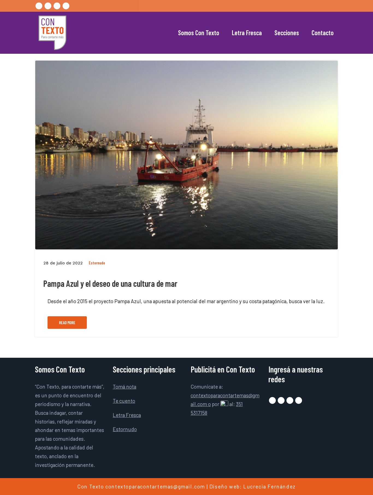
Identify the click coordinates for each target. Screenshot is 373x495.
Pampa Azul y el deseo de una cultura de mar (110, 283)
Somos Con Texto (198, 33)
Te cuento (124, 401)
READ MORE (67, 322)
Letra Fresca (247, 33)
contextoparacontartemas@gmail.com (155, 486)
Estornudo (97, 262)
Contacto (323, 33)
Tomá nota (124, 386)
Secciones (286, 33)
